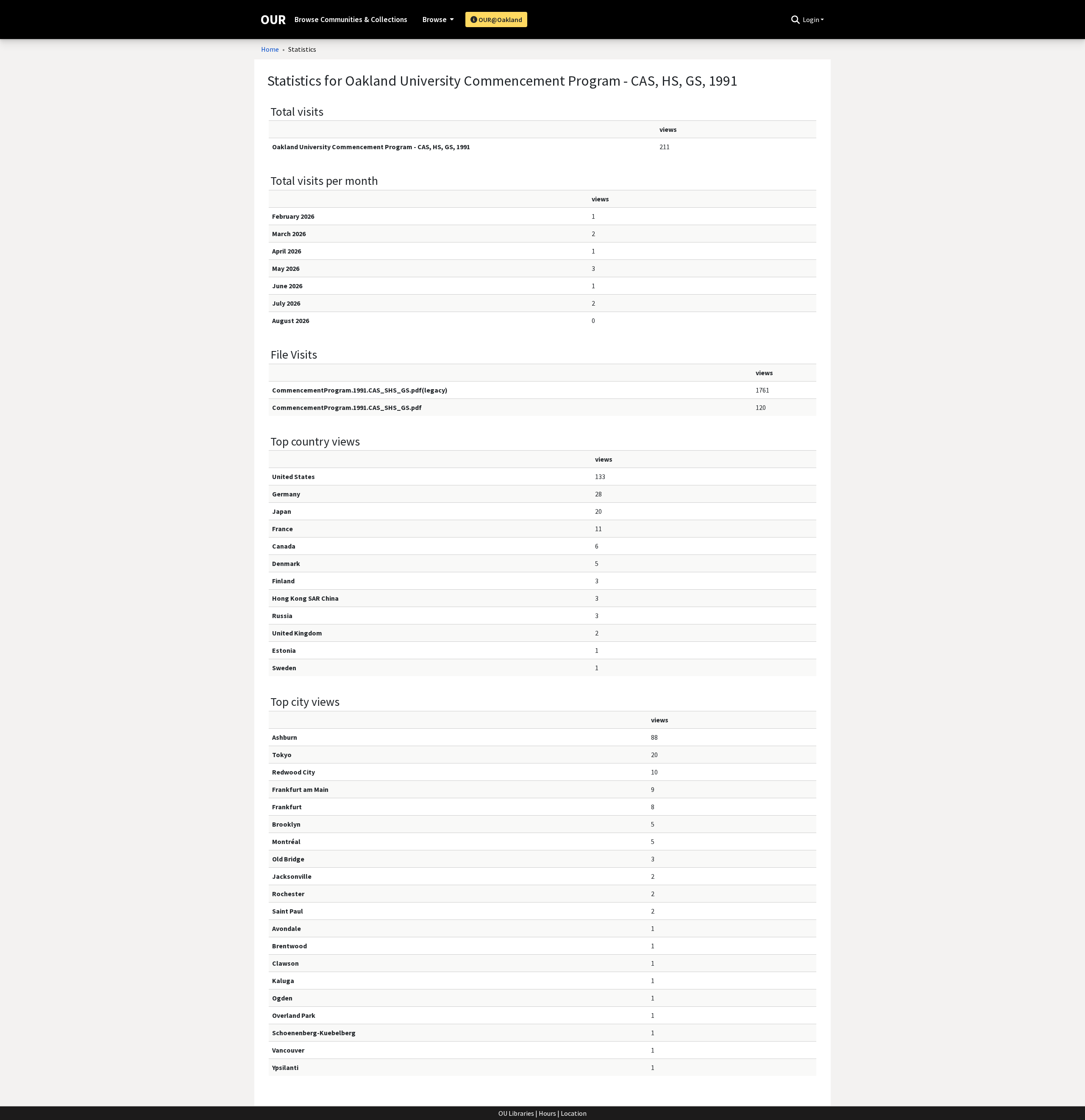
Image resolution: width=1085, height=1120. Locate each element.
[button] (795, 19)
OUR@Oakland (499, 19)
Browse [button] (435, 19)
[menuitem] (437, 19)
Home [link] (270, 49)
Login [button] (812, 19)
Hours (547, 1113)
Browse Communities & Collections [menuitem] (351, 19)
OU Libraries (516, 1113)
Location (574, 1113)
